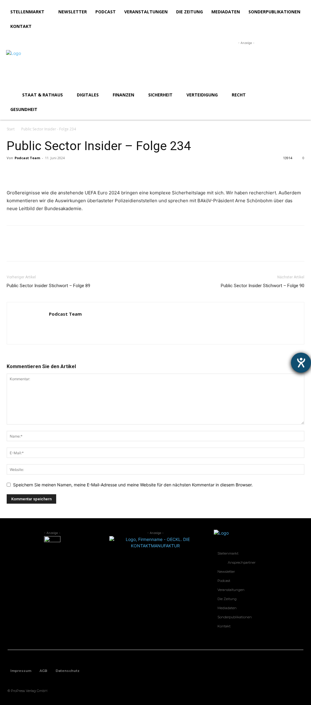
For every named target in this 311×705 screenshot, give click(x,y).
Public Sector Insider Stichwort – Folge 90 (262, 285)
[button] (297, 95)
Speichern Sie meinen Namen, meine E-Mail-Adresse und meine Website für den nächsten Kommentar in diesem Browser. (133, 484)
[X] (27, 172)
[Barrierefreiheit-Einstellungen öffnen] (301, 363)
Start (11, 129)
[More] (69, 172)
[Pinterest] (41, 172)
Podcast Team (27, 158)
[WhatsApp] (55, 172)
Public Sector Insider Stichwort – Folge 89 (48, 285)
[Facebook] (13, 172)
